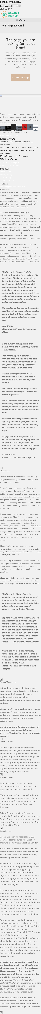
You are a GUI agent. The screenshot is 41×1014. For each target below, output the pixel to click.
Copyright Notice (7, 180)
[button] (20, 20)
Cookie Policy (5, 177)
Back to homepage (20, 78)
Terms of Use (5, 172)
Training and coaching (9, 165)
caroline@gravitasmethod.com (12, 187)
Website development (9, 135)
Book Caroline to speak (9, 162)
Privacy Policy (6, 175)
